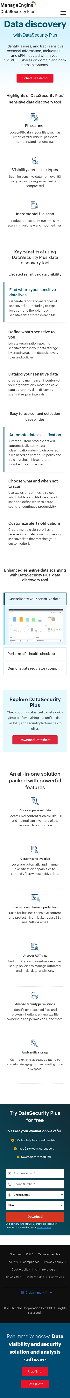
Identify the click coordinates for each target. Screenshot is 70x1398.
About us (15, 1254)
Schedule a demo (35, 78)
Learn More (35, 1041)
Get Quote (35, 1384)
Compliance (31, 1262)
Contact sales (35, 1277)
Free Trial (35, 1372)
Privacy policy (53, 1262)
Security (12, 1262)
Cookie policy (21, 1269)
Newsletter (13, 1277)
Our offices (56, 1277)
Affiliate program (46, 1269)
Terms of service (49, 1254)
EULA (29, 1254)
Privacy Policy (44, 1227)
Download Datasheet (35, 740)
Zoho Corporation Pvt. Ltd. (34, 1308)
